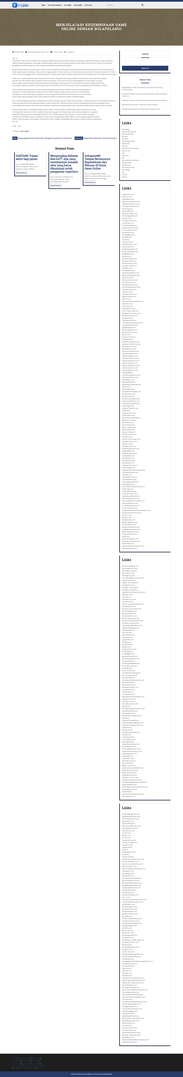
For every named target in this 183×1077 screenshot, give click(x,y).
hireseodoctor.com (129, 332)
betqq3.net (126, 735)
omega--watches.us (130, 587)
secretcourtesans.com (131, 201)
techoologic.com (128, 467)
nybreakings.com (128, 484)
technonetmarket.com (131, 403)
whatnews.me (127, 422)
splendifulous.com (129, 349)
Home (43, 5)
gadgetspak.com (129, 327)
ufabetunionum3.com (130, 358)
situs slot (88, 5)
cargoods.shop (128, 857)
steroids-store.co (129, 701)
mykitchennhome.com (131, 744)
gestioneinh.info (128, 429)
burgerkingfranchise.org (131, 885)
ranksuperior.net (128, 1013)
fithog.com (126, 706)
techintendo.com (129, 282)
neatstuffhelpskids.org (131, 663)
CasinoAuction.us (129, 739)
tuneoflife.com (128, 1037)
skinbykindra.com (128, 520)
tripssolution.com (129, 308)
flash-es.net (127, 968)
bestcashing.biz (128, 682)
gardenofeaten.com (130, 914)
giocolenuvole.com (129, 258)
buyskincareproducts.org (131, 780)
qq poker (22, 1068)
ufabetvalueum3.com (130, 361)
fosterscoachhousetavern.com (134, 899)
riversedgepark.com (130, 216)
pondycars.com (128, 463)
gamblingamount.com (131, 1021)
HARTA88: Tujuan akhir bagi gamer (27, 157)
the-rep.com (127, 632)
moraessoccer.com (129, 666)
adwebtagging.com (130, 1011)
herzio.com (126, 835)
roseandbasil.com (129, 713)
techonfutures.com (129, 465)
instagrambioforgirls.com (132, 923)
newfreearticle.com (129, 909)
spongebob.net (128, 873)
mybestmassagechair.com (132, 725)
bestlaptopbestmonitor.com (133, 708)
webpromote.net (129, 699)
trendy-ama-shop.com (131, 439)
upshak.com (127, 971)
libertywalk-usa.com (130, 568)
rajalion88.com (127, 211)
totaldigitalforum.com (130, 505)
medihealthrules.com (130, 472)
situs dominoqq (128, 167)
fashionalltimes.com (130, 503)
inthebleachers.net (129, 775)
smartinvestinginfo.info (131, 399)
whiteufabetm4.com (130, 377)
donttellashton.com (130, 828)
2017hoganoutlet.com (130, 819)
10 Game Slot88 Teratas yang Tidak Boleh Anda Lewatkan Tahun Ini (144, 95)
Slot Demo (67, 5)
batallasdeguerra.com (131, 659)
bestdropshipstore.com (131, 287)
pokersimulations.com (130, 342)
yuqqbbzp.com (128, 318)
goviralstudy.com (129, 761)
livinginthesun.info (129, 852)
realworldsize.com (129, 890)
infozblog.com (127, 692)
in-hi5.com (126, 838)
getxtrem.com (127, 930)
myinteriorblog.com (129, 453)
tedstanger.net (128, 406)
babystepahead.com (130, 1016)
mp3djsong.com (128, 575)
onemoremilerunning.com (132, 918)
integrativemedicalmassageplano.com (137, 961)
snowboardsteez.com (130, 921)
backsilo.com (127, 973)
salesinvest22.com (129, 434)
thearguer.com (128, 937)
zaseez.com (127, 218)
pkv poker (40, 1068)
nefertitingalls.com (129, 225)
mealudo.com (127, 949)
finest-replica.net (129, 427)
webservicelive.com (129, 548)
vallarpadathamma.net (131, 888)
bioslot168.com (128, 543)
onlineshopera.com (129, 244)
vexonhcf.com (127, 602)
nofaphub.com (128, 223)
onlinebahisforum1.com (131, 204)
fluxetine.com (127, 730)
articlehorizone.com (130, 315)
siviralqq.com (127, 975)
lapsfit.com (126, 334)
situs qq (125, 139)
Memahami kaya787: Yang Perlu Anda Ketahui (140, 105)
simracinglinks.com (129, 611)
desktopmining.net (129, 773)
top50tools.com (128, 630)
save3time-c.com (129, 599)
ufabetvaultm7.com (130, 363)
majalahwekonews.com (131, 816)
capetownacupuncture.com (133, 859)
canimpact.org (128, 758)
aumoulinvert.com (129, 746)
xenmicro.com (127, 242)
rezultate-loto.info (129, 346)
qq (123, 172)
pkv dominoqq (127, 134)
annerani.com (127, 637)
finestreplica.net (128, 389)
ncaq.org (125, 239)
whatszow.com (128, 277)
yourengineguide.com (130, 482)
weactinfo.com (128, 933)
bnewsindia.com (128, 456)
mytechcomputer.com (131, 541)
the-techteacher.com (131, 498)
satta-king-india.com (130, 311)
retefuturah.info (128, 396)
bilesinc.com (127, 647)
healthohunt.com (129, 394)
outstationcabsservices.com (133, 486)
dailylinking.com (128, 254)
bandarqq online (128, 141)
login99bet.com (128, 199)
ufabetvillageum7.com (131, 365)
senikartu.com (127, 845)
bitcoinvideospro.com (130, 861)
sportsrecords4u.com (130, 351)
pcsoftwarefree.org (129, 251)
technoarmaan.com (130, 508)
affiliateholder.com (129, 1042)
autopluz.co (126, 597)
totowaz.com (127, 999)
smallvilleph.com (128, 654)
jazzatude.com (128, 640)
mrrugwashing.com (129, 964)
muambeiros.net (128, 689)
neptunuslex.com (129, 580)
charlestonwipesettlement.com (134, 1002)
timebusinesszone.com (131, 1032)
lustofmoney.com (129, 1030)
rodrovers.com (127, 306)
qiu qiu (124, 174)
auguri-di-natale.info (130, 583)
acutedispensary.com (130, 992)
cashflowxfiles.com (129, 926)
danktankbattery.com (130, 947)
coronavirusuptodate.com (132, 323)
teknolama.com (128, 892)
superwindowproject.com (132, 751)
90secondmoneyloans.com (132, 301)
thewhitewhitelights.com (132, 716)
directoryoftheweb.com (131, 826)
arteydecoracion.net (130, 704)
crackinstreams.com (130, 325)
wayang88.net (127, 372)
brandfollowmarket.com (131, 1004)
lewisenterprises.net (130, 249)
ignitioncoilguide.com (130, 539)
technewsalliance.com (131, 401)
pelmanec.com (128, 821)
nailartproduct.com (129, 294)
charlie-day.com (128, 952)
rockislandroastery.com (131, 529)
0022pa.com (127, 642)
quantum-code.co (129, 420)
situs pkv (125, 155)
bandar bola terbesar (130, 148)
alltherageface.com (130, 522)
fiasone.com (127, 945)
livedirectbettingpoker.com (132, 954)
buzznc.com (127, 515)
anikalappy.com (128, 380)
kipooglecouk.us (128, 742)
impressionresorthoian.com (133, 978)
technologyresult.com (130, 273)
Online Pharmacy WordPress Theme (85, 1074)
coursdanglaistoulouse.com (133, 578)
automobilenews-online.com (133, 501)
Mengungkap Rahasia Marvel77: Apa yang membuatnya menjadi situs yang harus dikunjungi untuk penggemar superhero (64, 163)
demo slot (126, 151)
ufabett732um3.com (130, 408)
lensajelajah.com (128, 235)
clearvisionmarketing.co (131, 418)
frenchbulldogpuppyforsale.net (134, 782)
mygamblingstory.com (131, 814)
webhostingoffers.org (130, 275)
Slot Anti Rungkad (54, 5)
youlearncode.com (129, 266)
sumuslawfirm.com (129, 985)
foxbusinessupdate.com (131, 956)
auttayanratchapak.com (131, 878)
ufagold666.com (128, 451)
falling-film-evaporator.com (133, 983)
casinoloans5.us (128, 737)
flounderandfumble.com (131, 391)
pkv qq (124, 136)
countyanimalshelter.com (132, 1009)
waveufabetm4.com (130, 370)
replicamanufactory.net (131, 344)
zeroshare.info (127, 644)
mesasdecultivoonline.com (132, 902)
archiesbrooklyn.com (130, 687)
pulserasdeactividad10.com (133, 768)
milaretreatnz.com (129, 649)
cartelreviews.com (129, 289)
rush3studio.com (128, 831)
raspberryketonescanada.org (133, 470)
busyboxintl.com (128, 876)
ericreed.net (127, 727)
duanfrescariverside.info (131, 384)
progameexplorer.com (131, 527)
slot (19, 126)
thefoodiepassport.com (131, 749)
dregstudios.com (128, 661)
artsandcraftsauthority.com (133, 546)
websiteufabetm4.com (131, 375)
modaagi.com (127, 651)
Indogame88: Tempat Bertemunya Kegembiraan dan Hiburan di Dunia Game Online (97, 162)
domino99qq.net (128, 823)
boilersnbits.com (128, 904)
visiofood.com (127, 444)
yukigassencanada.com (131, 313)
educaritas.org (128, 232)
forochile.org (127, 668)
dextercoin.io (127, 792)
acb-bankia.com (128, 966)
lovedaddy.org (127, 959)
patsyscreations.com (130, 228)
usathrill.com (127, 475)
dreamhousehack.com (131, 496)
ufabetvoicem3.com (130, 368)
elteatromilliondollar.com (132, 883)
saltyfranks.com (128, 635)
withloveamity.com (129, 263)
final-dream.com (128, 425)
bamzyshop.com (128, 460)
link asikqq (126, 170)
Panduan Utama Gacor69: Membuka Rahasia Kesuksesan (144, 100)
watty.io (125, 850)
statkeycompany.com (130, 623)
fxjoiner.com (127, 517)
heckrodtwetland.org (130, 720)
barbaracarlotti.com (130, 770)
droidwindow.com (129, 446)
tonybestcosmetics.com (132, 513)
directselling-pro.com (130, 532)
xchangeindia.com (129, 491)
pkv (123, 153)
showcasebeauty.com (131, 618)
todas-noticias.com (130, 842)
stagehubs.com (128, 194)
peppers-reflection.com (131, 1035)
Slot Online (78, 5)
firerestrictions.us (129, 685)
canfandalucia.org (129, 479)
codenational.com (129, 524)
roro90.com (126, 833)
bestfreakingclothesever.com (133, 980)
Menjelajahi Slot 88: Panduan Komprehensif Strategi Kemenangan (142, 88)
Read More (21, 173)
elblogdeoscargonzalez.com (133, 697)
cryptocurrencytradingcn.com (134, 997)
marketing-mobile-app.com (133, 940)
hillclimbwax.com (128, 1023)
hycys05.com (127, 916)
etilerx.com (126, 387)
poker (14, 1058)
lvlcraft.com (126, 299)
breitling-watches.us (130, 590)
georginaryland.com (130, 711)
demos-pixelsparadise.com (133, 604)
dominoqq (126, 165)
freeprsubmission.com (131, 448)
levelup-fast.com (129, 337)
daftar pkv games (129, 132)
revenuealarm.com (129, 534)
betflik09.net (127, 237)
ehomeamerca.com (130, 280)
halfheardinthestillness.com (133, 723)
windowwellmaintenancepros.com (135, 1040)
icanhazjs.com (127, 756)
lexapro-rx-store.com (130, 777)
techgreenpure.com (130, 285)
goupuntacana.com (130, 213)
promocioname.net (129, 675)
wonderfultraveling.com (131, 673)
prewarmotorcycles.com (131, 609)
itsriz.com (126, 854)
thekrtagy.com (128, 489)
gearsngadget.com (129, 330)
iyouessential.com (129, 261)
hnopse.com (127, 1025)
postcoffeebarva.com (131, 880)
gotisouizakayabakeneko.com (134, 869)
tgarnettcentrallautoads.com (134, 592)
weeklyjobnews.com (130, 1006)
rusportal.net (127, 847)
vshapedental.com (129, 477)
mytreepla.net (127, 339)
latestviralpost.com (129, 907)
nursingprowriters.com (130, 987)
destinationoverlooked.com (133, 1018)
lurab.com (126, 536)
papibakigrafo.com (129, 754)
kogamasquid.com (129, 784)
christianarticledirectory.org (133, 794)
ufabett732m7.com (129, 441)
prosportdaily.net (129, 432)
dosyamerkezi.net (129, 613)
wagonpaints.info (129, 413)
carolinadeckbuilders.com (132, 625)
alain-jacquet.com (129, 866)
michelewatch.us (128, 585)
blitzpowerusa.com (129, 911)
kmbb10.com (127, 928)
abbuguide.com (128, 270)
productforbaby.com (130, 895)
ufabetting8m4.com (130, 356)
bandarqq (126, 129)
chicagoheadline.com (130, 206)
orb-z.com (126, 897)
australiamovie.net (129, 571)
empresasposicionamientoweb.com (136, 510)
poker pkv (126, 143)
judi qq (124, 146)
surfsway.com (127, 292)
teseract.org (127, 437)
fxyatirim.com (127, 268)
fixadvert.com (127, 594)
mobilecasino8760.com (131, 732)
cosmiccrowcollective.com (132, 864)
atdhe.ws (125, 718)
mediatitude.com (129, 606)
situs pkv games (24, 1058)
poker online (127, 162)
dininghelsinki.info (128, 382)
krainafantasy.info (129, 840)
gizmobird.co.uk (128, 573)
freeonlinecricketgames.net (133, 680)
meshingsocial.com (129, 935)
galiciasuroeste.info (129, 656)
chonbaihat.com (128, 694)
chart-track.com (128, 670)
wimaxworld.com (128, 678)
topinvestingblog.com (130, 628)
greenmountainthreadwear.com (135, 990)
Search (142, 4)
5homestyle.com (128, 796)
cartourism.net (128, 763)
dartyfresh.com (128, 247)
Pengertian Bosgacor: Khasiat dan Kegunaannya (141, 109)
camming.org (127, 209)
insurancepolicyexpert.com (132, 621)
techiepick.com (128, 458)
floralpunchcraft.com (130, 942)
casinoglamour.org (129, 789)
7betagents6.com (129, 320)
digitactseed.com (129, 296)
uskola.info (126, 410)
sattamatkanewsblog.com (132, 994)
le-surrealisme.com (129, 616)
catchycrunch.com (129, 220)
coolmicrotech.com (129, 494)
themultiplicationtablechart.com (135, 787)
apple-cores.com (129, 765)
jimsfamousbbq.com (130, 566)
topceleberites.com (130, 353)
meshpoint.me (128, 871)
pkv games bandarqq (130, 160)
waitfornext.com (128, 415)
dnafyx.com (126, 256)
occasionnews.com (129, 1028)
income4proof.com (129, 230)
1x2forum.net (127, 197)
